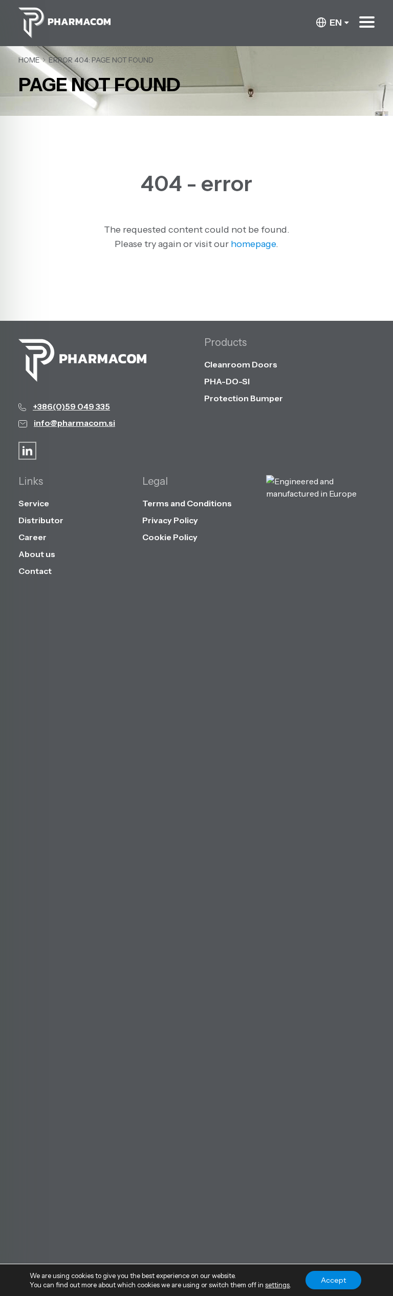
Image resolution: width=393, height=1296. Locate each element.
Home (29, 60)
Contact (35, 571)
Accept (333, 1280)
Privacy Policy (170, 520)
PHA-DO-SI (227, 381)
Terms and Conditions (187, 503)
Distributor (40, 520)
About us (36, 554)
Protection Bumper (243, 398)
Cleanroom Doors (240, 364)
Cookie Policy (170, 537)
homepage (253, 244)
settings (277, 1285)
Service (33, 503)
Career (32, 537)
